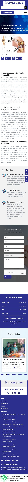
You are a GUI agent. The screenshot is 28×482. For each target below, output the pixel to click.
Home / (3, 31)
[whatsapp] (4, 478)
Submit (7, 277)
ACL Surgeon (21, 414)
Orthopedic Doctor (7, 424)
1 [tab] (1, 374)
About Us (3, 401)
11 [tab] (13, 374)
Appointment (7, 12)
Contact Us (4, 411)
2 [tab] (2, 374)
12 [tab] (14, 374)
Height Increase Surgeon (9, 446)
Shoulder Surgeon (7, 436)
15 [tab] (18, 374)
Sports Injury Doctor (7, 426)
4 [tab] (5, 374)
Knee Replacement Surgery (9, 421)
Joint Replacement (19, 426)
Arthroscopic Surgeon (8, 429)
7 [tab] (8, 374)
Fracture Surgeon (7, 451)
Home (2, 398)
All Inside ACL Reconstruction (10, 417)
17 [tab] (20, 374)
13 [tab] (15, 374)
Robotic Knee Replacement (9, 414)
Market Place (4, 408)
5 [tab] (6, 374)
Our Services (4, 403)
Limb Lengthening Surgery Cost (10, 453)
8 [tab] (9, 374)
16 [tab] (19, 374)
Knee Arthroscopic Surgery (9, 419)
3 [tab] (3, 374)
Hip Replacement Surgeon (9, 434)
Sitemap (3, 406)
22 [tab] (26, 374)
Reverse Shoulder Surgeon (9, 439)
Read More (17, 368)
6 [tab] (7, 374)
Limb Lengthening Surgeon (9, 444)
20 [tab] (24, 374)
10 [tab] (12, 374)
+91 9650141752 (9, 460)
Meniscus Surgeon (7, 441)
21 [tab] (25, 374)
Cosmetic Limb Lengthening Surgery (11, 456)
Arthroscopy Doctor (18, 424)
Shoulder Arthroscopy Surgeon (10, 449)
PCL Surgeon (21, 434)
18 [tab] (21, 374)
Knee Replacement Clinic (9, 431)
